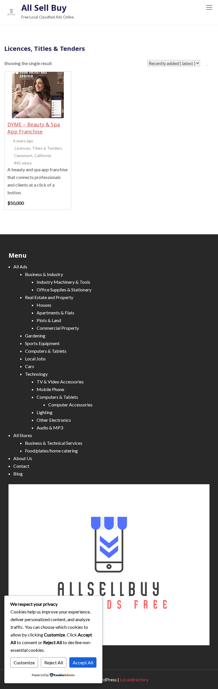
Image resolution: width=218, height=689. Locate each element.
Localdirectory (134, 679)
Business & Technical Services (53, 443)
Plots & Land (49, 320)
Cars (29, 366)
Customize (24, 662)
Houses (44, 305)
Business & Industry (44, 274)
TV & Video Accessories (60, 381)
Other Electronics (54, 420)
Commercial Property (58, 328)
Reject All (53, 662)
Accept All (83, 662)
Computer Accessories (70, 404)
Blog (18, 473)
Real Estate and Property (49, 297)
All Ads (20, 266)
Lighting (45, 412)
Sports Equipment (42, 343)
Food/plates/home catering (51, 450)
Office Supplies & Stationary (64, 289)
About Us (22, 458)
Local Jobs (35, 358)
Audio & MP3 (50, 427)
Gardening (35, 335)
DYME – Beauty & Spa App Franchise (33, 128)
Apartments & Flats (55, 312)
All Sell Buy (44, 7)
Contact (21, 466)
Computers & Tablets (45, 351)
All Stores (22, 435)
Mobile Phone (50, 389)
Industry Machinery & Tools (63, 282)
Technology (36, 374)
